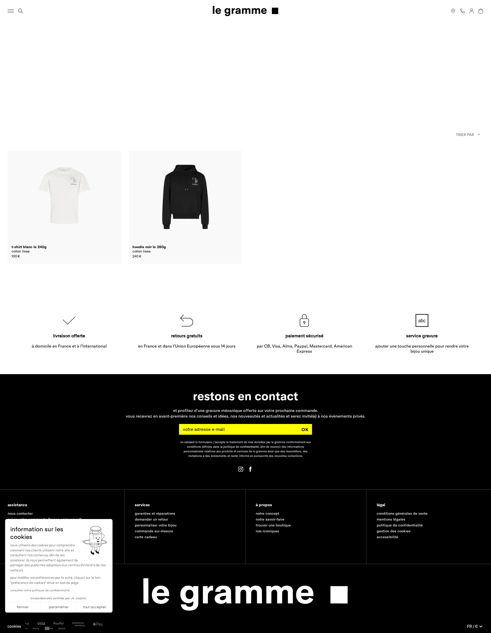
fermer (23, 607)
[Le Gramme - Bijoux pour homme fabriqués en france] (245, 11)
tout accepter (94, 607)
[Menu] (11, 11)
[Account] (471, 11)
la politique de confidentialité (239, 447)
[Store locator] (453, 11)
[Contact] (462, 11)
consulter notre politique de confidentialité (40, 590)
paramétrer (59, 607)
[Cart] (480, 11)
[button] (14, 626)
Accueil (13, 28)
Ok (305, 429)
